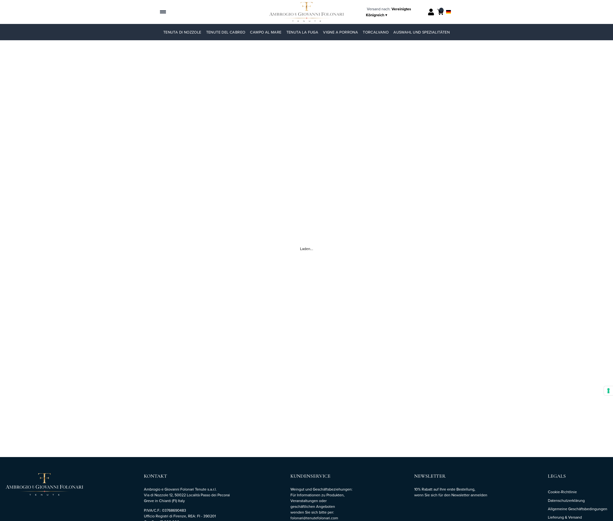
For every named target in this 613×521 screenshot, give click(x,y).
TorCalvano (376, 32)
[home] (306, 12)
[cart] (440, 12)
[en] (448, 5)
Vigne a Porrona (340, 32)
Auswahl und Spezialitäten (421, 32)
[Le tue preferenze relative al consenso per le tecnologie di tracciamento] (608, 390)
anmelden (479, 495)
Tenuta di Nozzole (182, 32)
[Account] (431, 12)
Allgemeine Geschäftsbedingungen (577, 508)
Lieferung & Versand (565, 517)
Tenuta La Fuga (302, 32)
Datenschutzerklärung (566, 500)
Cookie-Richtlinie (562, 491)
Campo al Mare (265, 32)
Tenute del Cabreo (225, 32)
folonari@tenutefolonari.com (314, 518)
